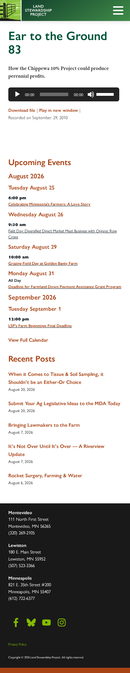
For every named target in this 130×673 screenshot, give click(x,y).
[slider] (106, 93)
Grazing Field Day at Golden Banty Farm (43, 263)
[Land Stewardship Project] (49, 10)
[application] (63, 94)
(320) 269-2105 (21, 532)
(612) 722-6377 (21, 598)
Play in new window (58, 110)
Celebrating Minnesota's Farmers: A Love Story (49, 204)
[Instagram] (61, 622)
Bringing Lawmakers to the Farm (44, 425)
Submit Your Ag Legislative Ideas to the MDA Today (64, 403)
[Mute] (90, 94)
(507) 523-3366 (21, 565)
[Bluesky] (31, 622)
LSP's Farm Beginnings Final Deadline (40, 325)
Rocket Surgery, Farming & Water (45, 475)
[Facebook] (16, 622)
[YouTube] (46, 622)
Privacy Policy (17, 644)
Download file (21, 110)
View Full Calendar (28, 340)
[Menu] (120, 11)
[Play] (17, 94)
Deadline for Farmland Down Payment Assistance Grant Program (64, 286)
